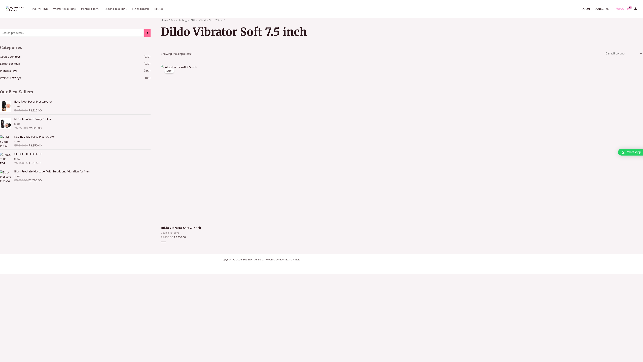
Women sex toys (64, 9)
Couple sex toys (115, 9)
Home (164, 20)
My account (140, 9)
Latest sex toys (10, 63)
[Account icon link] (635, 8)
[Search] (147, 33)
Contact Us (602, 9)
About (586, 9)
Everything (40, 9)
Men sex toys (90, 9)
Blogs (158, 9)
